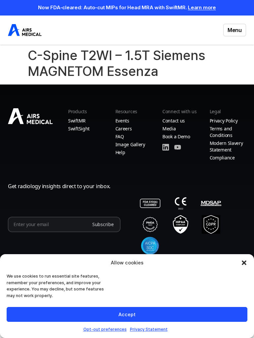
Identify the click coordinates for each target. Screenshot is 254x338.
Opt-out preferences (105, 329)
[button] (244, 262)
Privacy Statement (149, 329)
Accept (127, 315)
